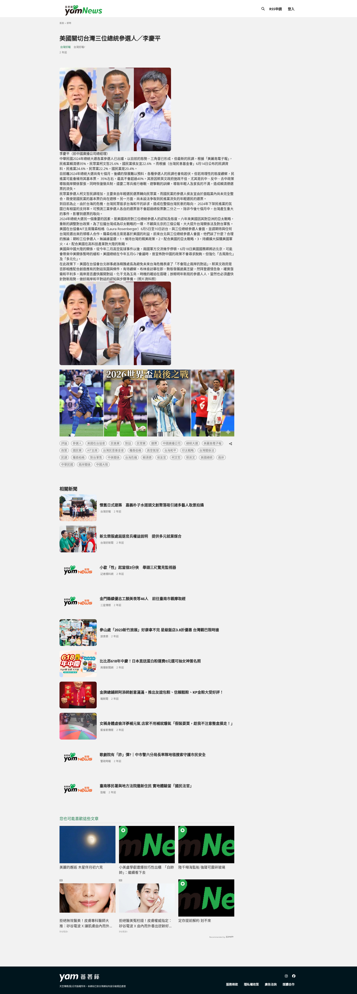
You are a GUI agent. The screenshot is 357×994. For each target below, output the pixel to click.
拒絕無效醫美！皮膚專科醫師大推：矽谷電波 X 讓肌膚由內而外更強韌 (86, 923)
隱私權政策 (251, 984)
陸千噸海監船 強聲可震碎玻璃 (201, 867)
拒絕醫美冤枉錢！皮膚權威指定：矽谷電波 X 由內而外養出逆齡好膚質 (145, 923)
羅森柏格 (79, 457)
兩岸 (221, 457)
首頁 (62, 23)
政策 (64, 450)
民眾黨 (141, 443)
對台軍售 (96, 457)
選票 (154, 443)
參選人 (77, 443)
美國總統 (207, 457)
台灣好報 (65, 47)
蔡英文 (190, 457)
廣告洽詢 (271, 984)
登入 (291, 9)
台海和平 (170, 450)
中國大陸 (102, 464)
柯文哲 (176, 457)
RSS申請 (275, 9)
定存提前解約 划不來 (194, 920)
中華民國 (67, 464)
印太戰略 (188, 450)
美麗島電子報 (212, 443)
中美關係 (114, 457)
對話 (128, 443)
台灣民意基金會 (113, 450)
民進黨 (115, 443)
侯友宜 (161, 457)
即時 (69, 23)
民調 (64, 457)
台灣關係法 (206, 450)
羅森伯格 (135, 450)
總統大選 (192, 443)
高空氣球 (153, 450)
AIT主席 (92, 450)
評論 (64, 443)
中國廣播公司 (172, 443)
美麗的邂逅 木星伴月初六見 (81, 867)
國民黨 (77, 450)
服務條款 (232, 984)
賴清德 (147, 457)
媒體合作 (289, 984)
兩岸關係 (85, 464)
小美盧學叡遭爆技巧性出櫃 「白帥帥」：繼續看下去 (146, 870)
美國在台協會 (96, 443)
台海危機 (131, 457)
